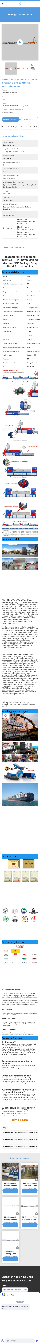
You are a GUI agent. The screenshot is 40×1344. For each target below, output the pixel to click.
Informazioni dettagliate (10, 127)
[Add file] (2, 1340)
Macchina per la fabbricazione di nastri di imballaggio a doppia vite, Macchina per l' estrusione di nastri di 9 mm (10, 1218)
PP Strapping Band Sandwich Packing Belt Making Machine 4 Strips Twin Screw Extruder (29, 1218)
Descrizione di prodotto (29, 127)
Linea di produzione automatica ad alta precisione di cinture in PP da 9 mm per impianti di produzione (30, 1184)
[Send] (37, 1340)
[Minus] (37, 1295)
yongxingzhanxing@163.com (16, 1289)
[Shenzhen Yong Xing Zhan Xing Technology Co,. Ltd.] (20, 4)
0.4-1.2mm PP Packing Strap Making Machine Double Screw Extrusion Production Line (10, 1252)
